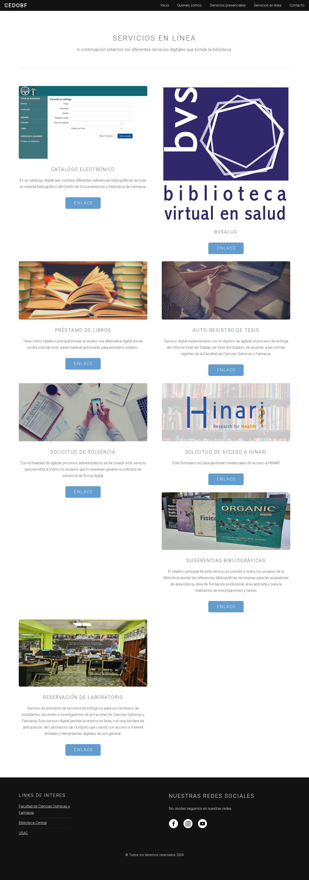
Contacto (297, 5)
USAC (23, 833)
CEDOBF (16, 5)
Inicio (164, 5)
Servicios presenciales (228, 5)
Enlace (83, 202)
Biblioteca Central (33, 823)
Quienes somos (189, 5)
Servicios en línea (267, 5)
